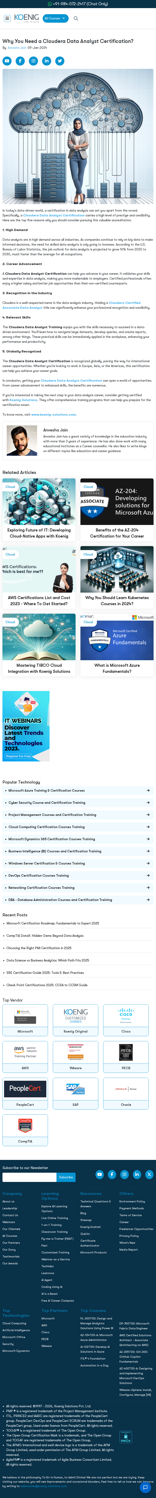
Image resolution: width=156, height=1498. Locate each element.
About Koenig (11, 271)
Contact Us (10, 296)
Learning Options (14, 288)
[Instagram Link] (33, 61)
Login (78, 349)
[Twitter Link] (59, 61)
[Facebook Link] (20, 61)
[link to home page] (27, 18)
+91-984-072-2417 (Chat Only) (80, 4)
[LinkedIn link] (46, 61)
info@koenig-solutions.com (80, 334)
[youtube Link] (7, 61)
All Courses (53, 18)
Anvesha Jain (17, 48)
